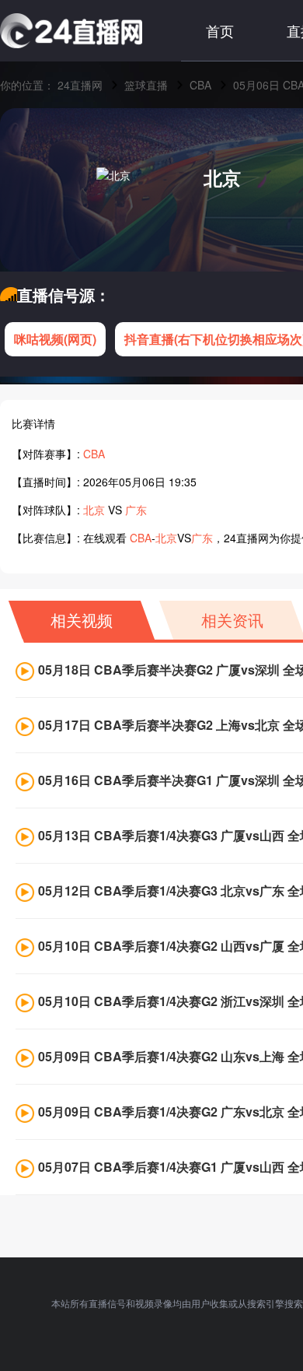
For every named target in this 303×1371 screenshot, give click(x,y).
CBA (200, 85)
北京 (222, 177)
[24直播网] (71, 30)
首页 (220, 30)
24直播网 (80, 85)
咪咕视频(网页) (55, 339)
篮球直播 (146, 85)
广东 (136, 509)
